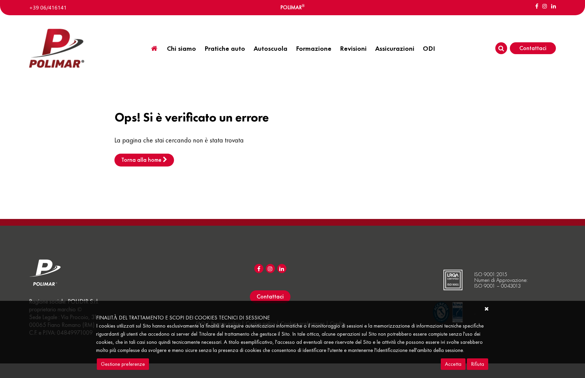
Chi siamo (181, 48)
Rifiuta (477, 364)
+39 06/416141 (48, 7)
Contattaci (532, 48)
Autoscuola (270, 48)
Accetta (453, 364)
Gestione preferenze (123, 364)
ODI (429, 48)
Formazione (313, 48)
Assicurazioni (394, 48)
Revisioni (353, 48)
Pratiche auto (224, 48)
